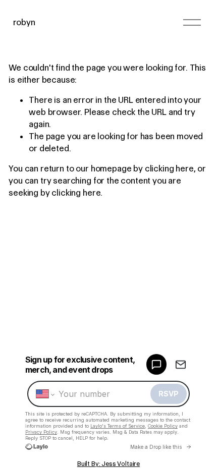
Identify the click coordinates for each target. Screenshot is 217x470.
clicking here (169, 168)
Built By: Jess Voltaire (108, 463)
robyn (24, 22)
